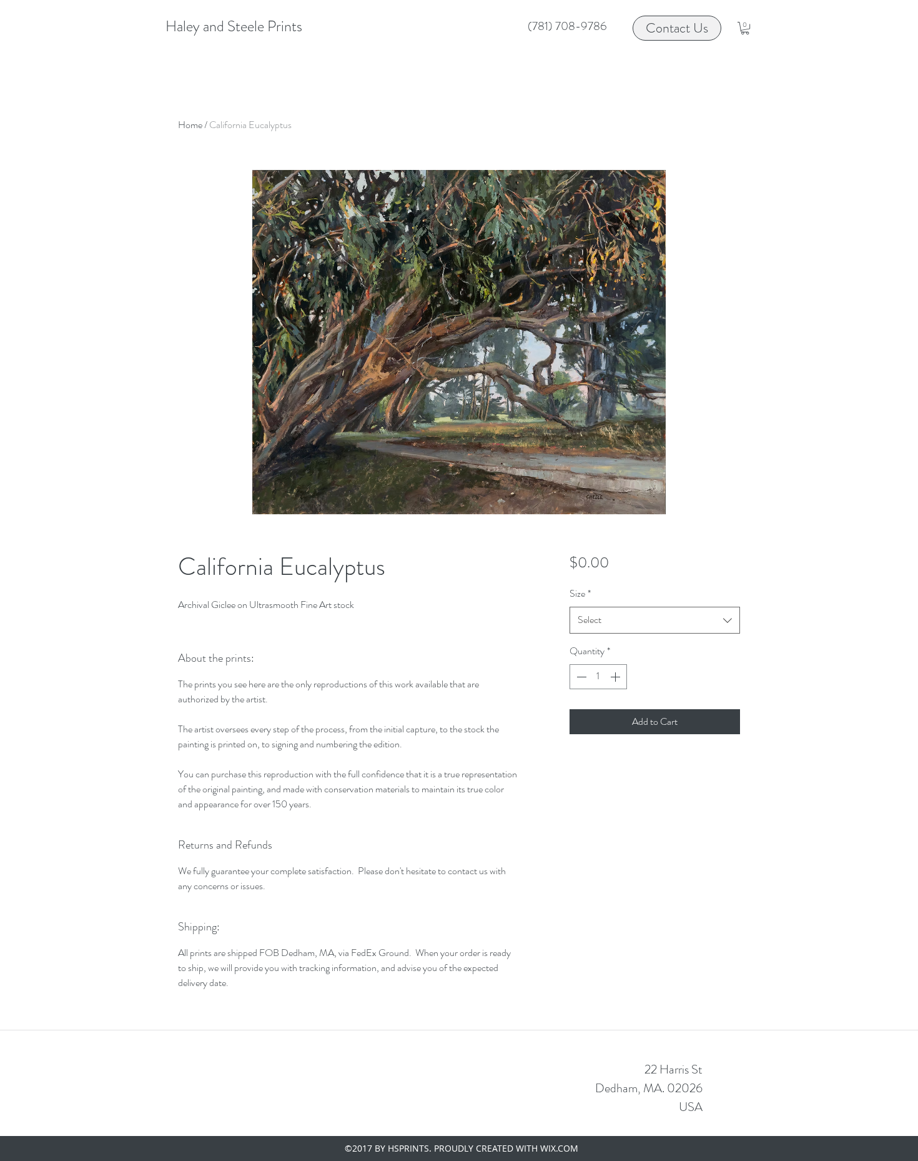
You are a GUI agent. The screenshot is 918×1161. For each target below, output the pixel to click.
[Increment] (616, 677)
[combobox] (655, 620)
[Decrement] (580, 677)
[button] (745, 28)
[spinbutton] (598, 677)
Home (190, 124)
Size (580, 593)
